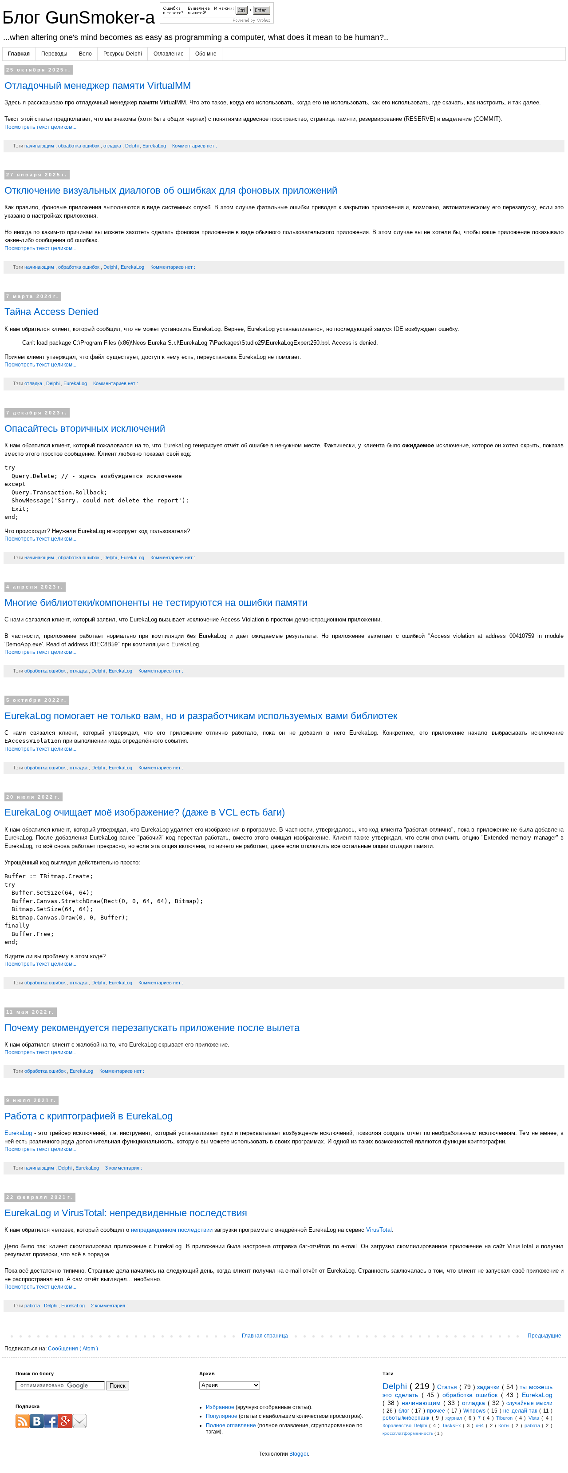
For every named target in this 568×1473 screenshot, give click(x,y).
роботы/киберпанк (407, 1418)
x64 (481, 1425)
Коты (505, 1425)
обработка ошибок (79, 145)
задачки (489, 1386)
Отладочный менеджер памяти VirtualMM (97, 85)
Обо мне (206, 54)
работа (32, 1305)
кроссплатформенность (408, 1433)
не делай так (521, 1411)
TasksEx (452, 1425)
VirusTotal (379, 1229)
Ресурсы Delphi (122, 54)
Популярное (221, 1416)
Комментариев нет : (194, 145)
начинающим (39, 145)
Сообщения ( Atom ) (73, 1349)
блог (404, 1411)
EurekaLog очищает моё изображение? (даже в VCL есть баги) (144, 812)
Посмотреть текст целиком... (40, 127)
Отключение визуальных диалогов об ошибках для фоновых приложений (170, 190)
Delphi (132, 145)
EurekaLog (154, 145)
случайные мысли (529, 1403)
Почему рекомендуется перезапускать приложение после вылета (152, 1027)
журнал (455, 1418)
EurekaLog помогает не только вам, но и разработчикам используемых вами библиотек (201, 715)
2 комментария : (109, 1305)
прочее (437, 1411)
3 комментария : (123, 1167)
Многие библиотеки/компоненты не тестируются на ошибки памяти (156, 602)
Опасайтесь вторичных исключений (84, 428)
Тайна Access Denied (51, 311)
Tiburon (505, 1418)
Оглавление (169, 54)
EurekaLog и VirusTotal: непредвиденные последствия (125, 1212)
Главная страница (265, 1336)
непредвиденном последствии (172, 1229)
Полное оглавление (231, 1425)
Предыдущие (544, 1336)
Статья (448, 1386)
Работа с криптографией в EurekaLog (88, 1116)
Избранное (220, 1407)
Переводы (54, 54)
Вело (85, 54)
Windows (475, 1411)
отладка (112, 145)
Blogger (298, 1454)
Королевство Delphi (406, 1425)
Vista (535, 1418)
